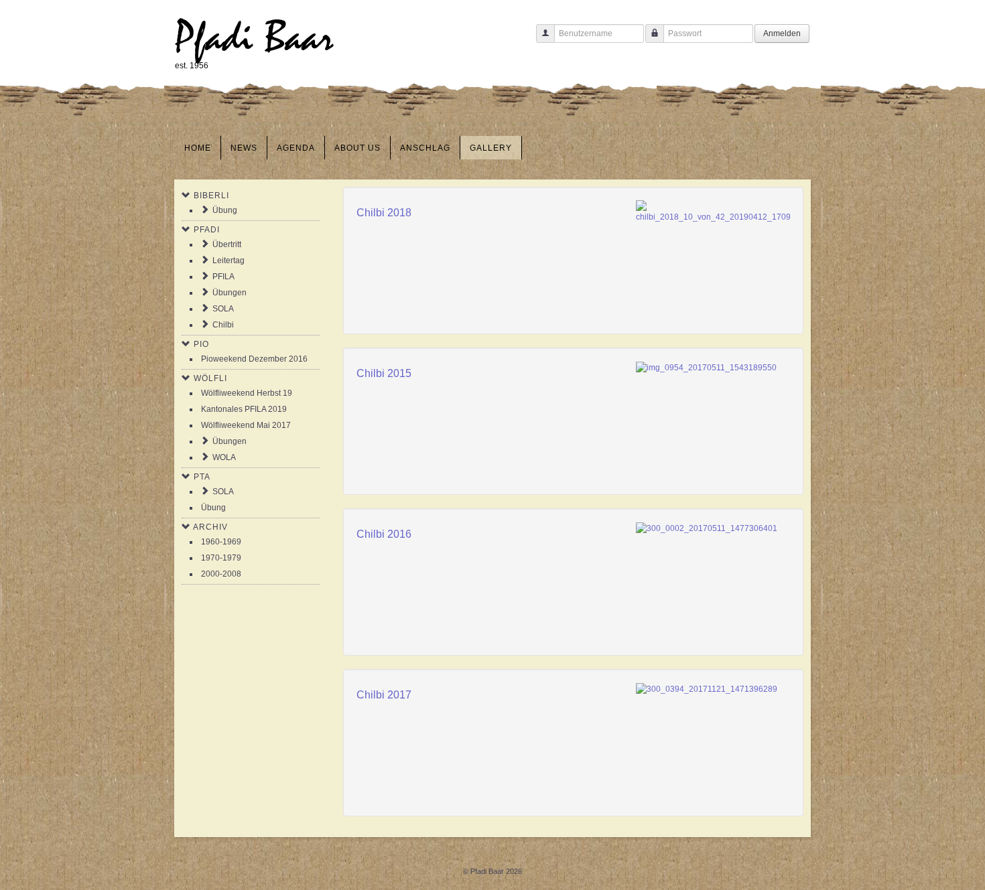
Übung (224, 210)
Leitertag (228, 260)
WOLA (224, 457)
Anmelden (782, 33)
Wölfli (210, 378)
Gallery (491, 148)
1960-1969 (221, 541)
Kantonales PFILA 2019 (244, 409)
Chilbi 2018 (383, 212)
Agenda (296, 148)
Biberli (211, 195)
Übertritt (226, 244)
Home (197, 148)
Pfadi (207, 229)
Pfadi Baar (254, 37)
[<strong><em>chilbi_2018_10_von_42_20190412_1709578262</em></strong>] (713, 211)
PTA (202, 476)
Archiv (210, 527)
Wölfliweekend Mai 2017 (246, 425)
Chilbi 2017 (383, 694)
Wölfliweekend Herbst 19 (246, 393)
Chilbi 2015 (383, 373)
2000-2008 (221, 574)
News (244, 148)
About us (357, 148)
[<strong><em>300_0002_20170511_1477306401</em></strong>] (706, 527)
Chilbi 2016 (383, 534)
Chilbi (223, 324)
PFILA (223, 276)
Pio (201, 344)
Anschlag (425, 148)
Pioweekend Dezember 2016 (254, 359)
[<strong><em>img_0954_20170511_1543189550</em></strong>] (706, 367)
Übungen (229, 292)
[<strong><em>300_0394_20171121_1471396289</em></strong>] (706, 688)
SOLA (223, 308)
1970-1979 (221, 558)
